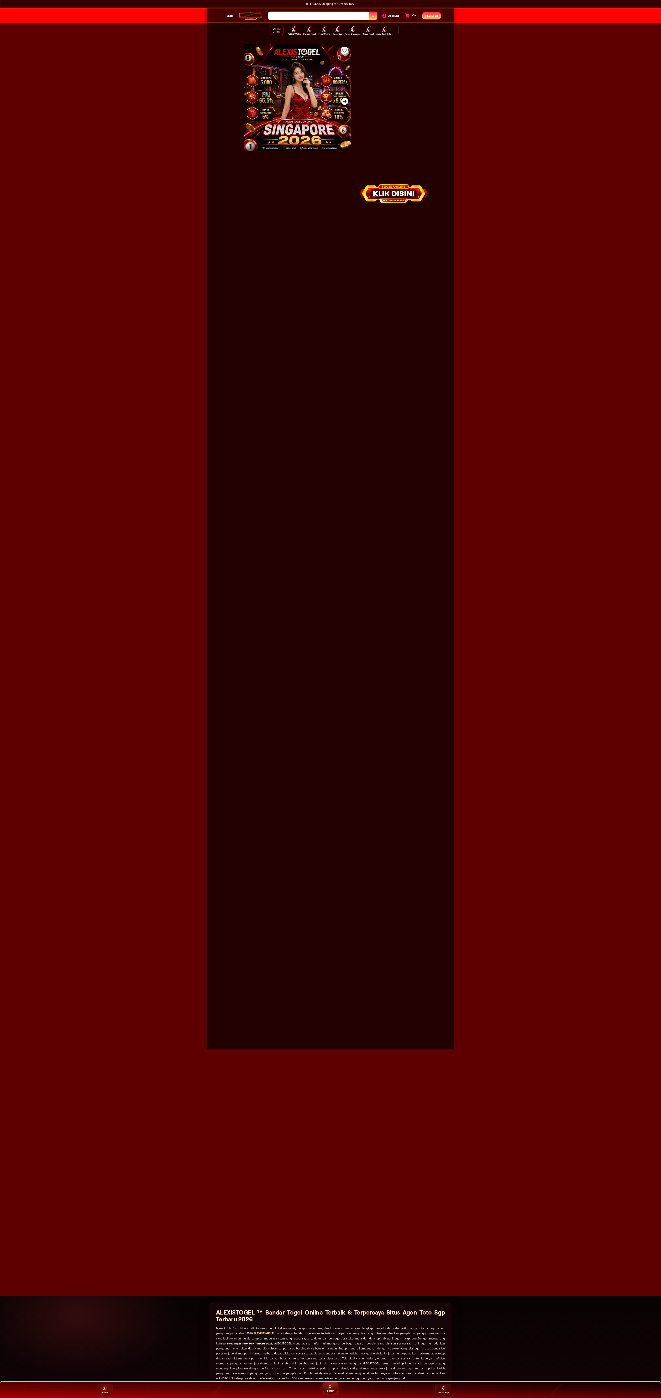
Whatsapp (443, 1392)
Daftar (330, 1390)
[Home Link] (251, 16)
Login (218, 1392)
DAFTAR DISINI (377, 88)
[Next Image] (345, 101)
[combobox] (318, 16)
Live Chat (556, 1392)
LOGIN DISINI (414, 88)
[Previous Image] (250, 101)
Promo (104, 1392)
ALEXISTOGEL (288, 194)
